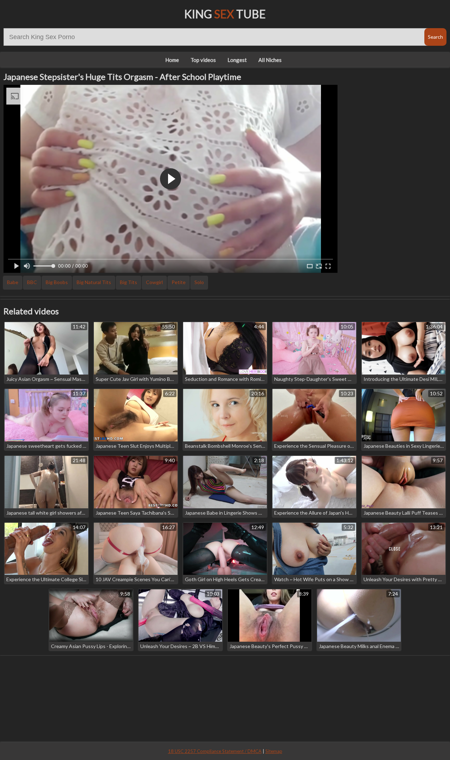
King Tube (225, 14)
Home (172, 60)
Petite (179, 282)
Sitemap (273, 751)
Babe (12, 282)
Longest (237, 60)
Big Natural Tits (94, 282)
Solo (199, 282)
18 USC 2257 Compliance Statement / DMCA (215, 751)
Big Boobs (57, 282)
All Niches (270, 60)
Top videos (203, 60)
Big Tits (128, 282)
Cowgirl (154, 282)
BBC (32, 282)
